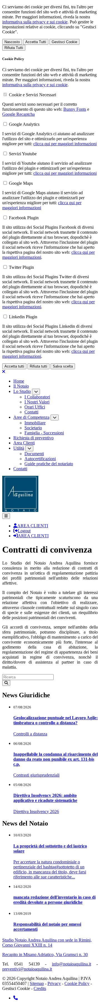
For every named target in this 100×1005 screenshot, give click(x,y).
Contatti (31, 412)
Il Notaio (21, 386)
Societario (33, 427)
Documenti (34, 453)
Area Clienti (24, 442)
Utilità (18, 448)
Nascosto (12, 42)
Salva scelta (63, 366)
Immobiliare (35, 422)
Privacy (54, 983)
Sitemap (37, 983)
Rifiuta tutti (38, 366)
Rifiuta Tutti (13, 48)
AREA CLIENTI (32, 525)
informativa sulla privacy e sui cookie (35, 21)
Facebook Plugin (24, 217)
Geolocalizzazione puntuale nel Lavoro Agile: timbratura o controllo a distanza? (55, 720)
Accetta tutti (14, 366)
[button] (6, 516)
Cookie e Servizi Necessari (32, 94)
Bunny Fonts (74, 109)
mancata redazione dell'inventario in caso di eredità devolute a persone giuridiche (54, 900)
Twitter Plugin (21, 267)
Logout (24, 530)
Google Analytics (24, 124)
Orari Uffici (34, 407)
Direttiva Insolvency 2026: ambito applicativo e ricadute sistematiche (45, 798)
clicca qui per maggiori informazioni (65, 143)
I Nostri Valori (36, 402)
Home (18, 381)
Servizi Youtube (23, 153)
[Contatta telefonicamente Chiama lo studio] (15, 998)
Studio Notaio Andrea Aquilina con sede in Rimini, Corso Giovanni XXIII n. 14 (47, 942)
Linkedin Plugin (23, 316)
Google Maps (21, 183)
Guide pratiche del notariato (48, 463)
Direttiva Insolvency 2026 (36, 811)
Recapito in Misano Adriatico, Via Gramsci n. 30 (45, 954)
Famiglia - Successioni (44, 432)
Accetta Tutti (35, 42)
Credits (40, 988)
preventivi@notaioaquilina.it (27, 969)
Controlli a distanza (30, 733)
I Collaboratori (37, 397)
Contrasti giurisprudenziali (36, 775)
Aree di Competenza (31, 417)
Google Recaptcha (18, 114)
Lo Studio (22, 391)
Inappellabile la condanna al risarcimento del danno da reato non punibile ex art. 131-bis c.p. (55, 759)
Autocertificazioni (40, 458)
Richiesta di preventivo (33, 437)
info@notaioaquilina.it (71, 964)
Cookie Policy (76, 983)
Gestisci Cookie (64, 42)
